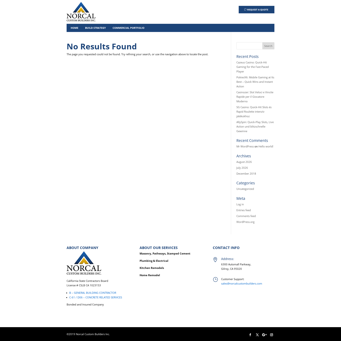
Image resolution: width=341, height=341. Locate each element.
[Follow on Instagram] (271, 335)
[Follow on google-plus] (264, 335)
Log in (240, 204)
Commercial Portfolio (128, 27)
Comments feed (246, 216)
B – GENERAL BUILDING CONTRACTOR (92, 292)
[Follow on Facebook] (250, 335)
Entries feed (243, 210)
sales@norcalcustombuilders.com (241, 283)
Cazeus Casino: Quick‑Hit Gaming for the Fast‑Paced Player (252, 67)
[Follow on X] (257, 335)
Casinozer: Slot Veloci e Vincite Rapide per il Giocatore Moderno (254, 96)
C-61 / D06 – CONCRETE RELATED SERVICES (95, 297)
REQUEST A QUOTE (257, 9)
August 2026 (244, 162)
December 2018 (246, 173)
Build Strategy (95, 27)
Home (74, 27)
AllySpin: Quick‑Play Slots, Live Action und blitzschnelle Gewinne (255, 126)
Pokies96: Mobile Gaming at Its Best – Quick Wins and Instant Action (255, 81)
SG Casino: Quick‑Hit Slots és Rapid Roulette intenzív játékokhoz (254, 111)
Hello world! (265, 146)
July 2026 (242, 167)
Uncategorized (245, 189)
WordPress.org (245, 222)
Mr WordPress (245, 146)
